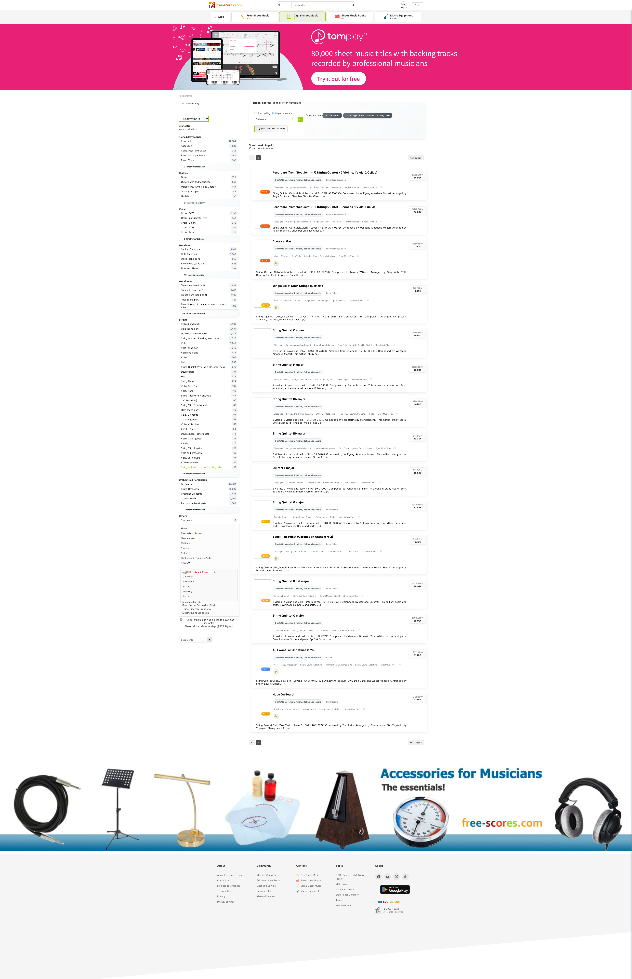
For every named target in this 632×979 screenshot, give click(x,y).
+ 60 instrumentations (193, 473)
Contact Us (223, 880)
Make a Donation (266, 896)
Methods (185, 543)
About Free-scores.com (229, 875)
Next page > (416, 158)
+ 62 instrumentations (193, 313)
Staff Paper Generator (347, 894)
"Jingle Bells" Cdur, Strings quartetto (298, 285)
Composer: (286, 300)
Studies (185, 548)
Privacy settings (226, 901)
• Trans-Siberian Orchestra (195, 609)
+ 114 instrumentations (193, 275)
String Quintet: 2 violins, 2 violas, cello (369, 115)
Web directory (343, 905)
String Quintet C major (288, 615)
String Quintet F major (288, 364)
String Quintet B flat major (291, 581)
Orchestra (334, 115)
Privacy (221, 896)
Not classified (190, 129)
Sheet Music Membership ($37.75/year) (209, 626)
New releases (188, 538)
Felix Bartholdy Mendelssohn (299, 414)
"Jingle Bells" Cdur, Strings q (317, 300)
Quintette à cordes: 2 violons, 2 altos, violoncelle (298, 180)
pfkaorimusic (339, 300)
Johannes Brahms (294, 482)
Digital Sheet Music (311, 885)
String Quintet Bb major (289, 399)
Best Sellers (187, 533)
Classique (278, 187)
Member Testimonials (228, 885)
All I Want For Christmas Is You (294, 650)
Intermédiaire (332, 293)
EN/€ (416, 5)
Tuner (339, 900)
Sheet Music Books (311, 880)
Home (184, 528)
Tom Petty (278, 709)
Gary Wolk (296, 256)
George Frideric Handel (296, 551)
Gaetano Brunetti (282, 596)
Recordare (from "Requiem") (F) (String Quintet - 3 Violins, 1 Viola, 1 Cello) (324, 207)
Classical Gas (282, 241)
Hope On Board (283, 694)
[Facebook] (378, 876)
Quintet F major (283, 468)
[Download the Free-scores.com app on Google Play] (395, 889)
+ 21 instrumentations (192, 203)
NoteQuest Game (345, 889)
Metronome (342, 884)
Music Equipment (310, 891)
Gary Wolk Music (327, 256)
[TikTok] (405, 876)
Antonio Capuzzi (281, 517)
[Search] (300, 119)
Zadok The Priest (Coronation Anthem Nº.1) (303, 536)
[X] (396, 876)
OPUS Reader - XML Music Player (350, 877)
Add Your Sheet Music (268, 880)
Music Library (192, 103)
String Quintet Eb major (289, 433)
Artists (184, 563)
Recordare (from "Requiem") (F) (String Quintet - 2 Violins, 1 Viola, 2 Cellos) (325, 172)
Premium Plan (264, 891)
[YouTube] (387, 876)
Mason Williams (281, 256)
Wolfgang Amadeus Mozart (298, 187)
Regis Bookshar (321, 187)
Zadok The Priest (334, 551)
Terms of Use (224, 891)
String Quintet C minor (288, 330)
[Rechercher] (353, 5)
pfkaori (298, 300)
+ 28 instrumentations (193, 239)
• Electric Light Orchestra (194, 612)
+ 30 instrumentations (193, 509)
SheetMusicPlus (369, 187)
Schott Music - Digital (326, 517)
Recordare (336, 187)
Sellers (185, 553)
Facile (329, 657)
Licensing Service (266, 885)
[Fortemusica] (378, 910)
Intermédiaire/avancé (336, 180)
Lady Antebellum (289, 665)
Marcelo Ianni (317, 551)
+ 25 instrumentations (193, 166)
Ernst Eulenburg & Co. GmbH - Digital (355, 345)
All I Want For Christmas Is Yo (339, 665)
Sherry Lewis (293, 709)
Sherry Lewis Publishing (311, 665)
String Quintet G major (288, 502)
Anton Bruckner (281, 379)
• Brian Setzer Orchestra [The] (197, 605)
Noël (276, 300)
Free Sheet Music (310, 875)
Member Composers (267, 875)
